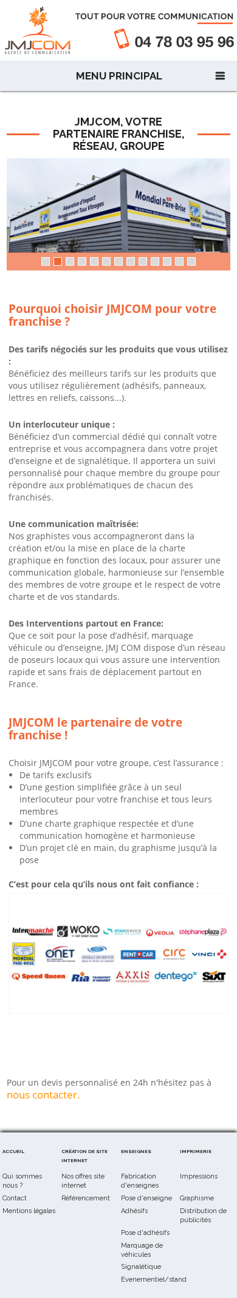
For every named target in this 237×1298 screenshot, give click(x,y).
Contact (14, 1198)
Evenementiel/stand (154, 1279)
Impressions (199, 1176)
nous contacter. (43, 1094)
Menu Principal (119, 76)
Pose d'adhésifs (145, 1233)
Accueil (13, 1151)
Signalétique (141, 1267)
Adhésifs (134, 1211)
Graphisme (197, 1198)
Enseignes (136, 1151)
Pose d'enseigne (146, 1198)
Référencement (85, 1198)
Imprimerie (195, 1151)
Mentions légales (28, 1211)
